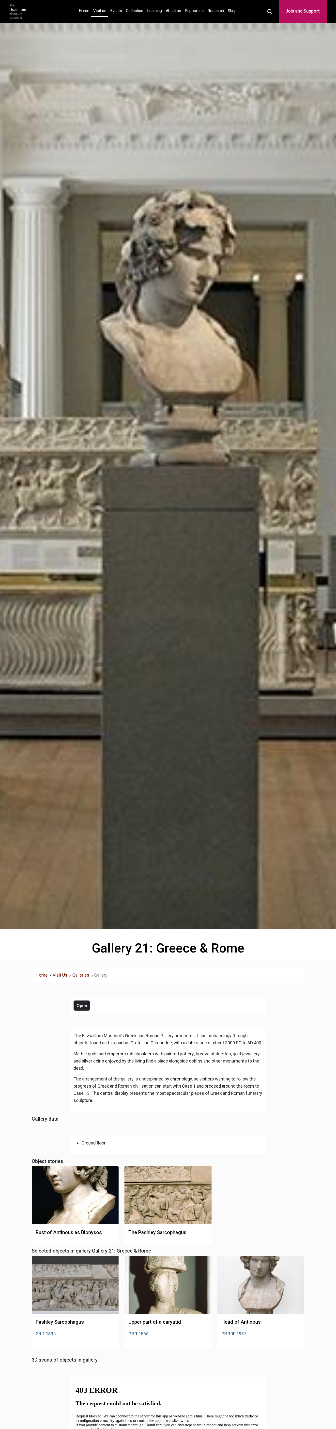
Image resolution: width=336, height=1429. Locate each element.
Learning (154, 10)
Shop (232, 10)
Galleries (80, 975)
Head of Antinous (241, 1322)
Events (116, 10)
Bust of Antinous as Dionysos (69, 1232)
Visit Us (60, 975)
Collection (134, 10)
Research (216, 10)
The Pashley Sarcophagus (157, 1232)
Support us (194, 10)
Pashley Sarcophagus (60, 1322)
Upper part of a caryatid (154, 1322)
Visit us (99, 10)
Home (85, 10)
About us (173, 10)
